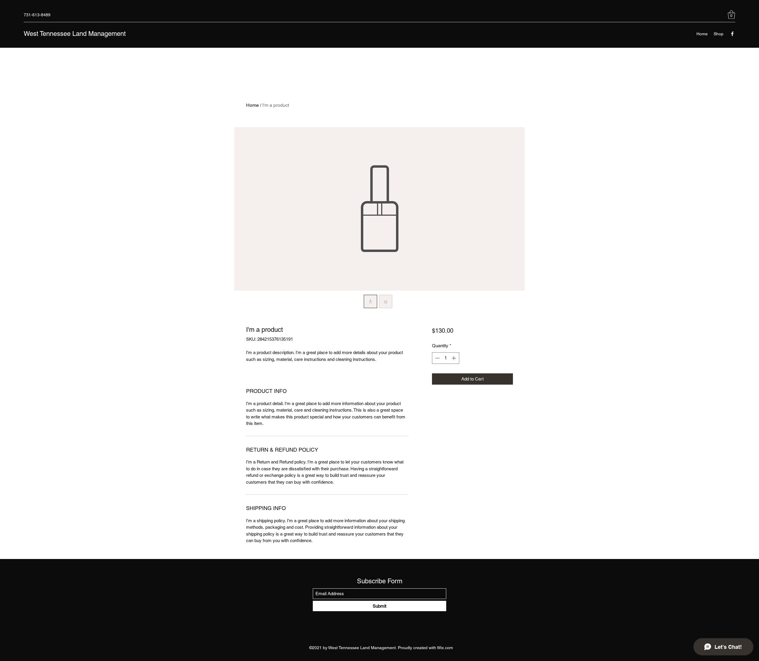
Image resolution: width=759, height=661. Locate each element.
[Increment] (454, 358)
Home (252, 105)
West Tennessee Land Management (75, 33)
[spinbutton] (445, 358)
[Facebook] (732, 34)
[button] (731, 14)
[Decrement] (437, 358)
